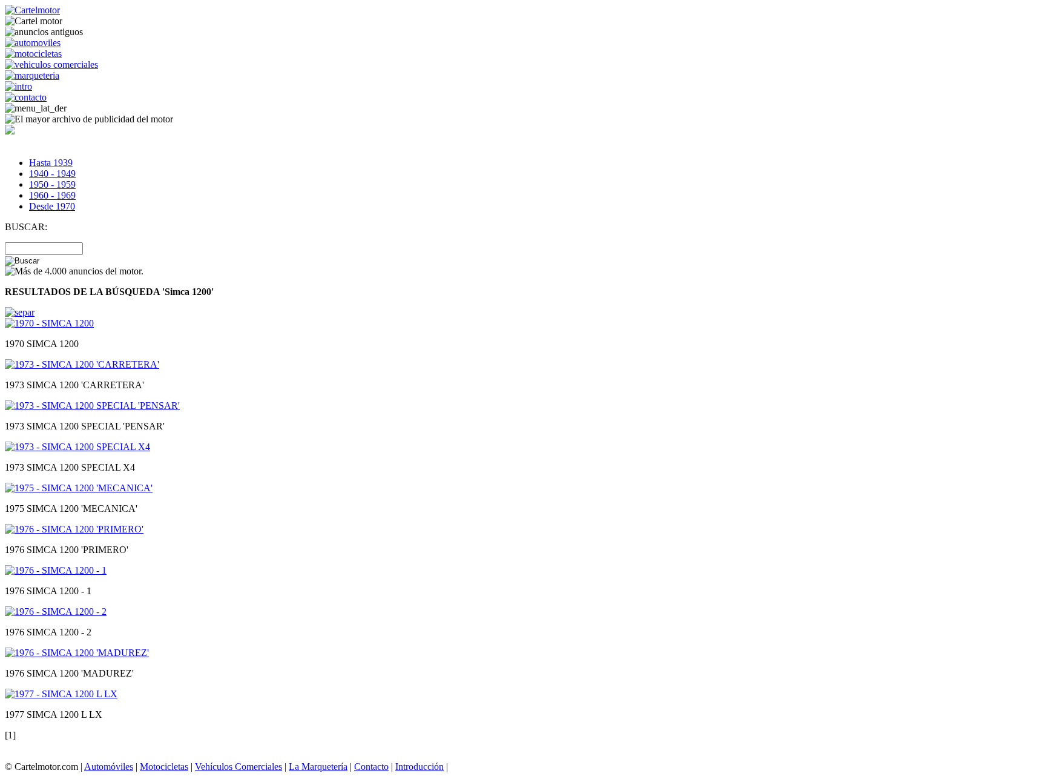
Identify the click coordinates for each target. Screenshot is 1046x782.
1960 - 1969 (52, 195)
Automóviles (108, 766)
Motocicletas (164, 766)
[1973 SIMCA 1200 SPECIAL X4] (77, 447)
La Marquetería (318, 766)
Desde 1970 (52, 206)
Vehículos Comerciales (238, 766)
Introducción (419, 766)
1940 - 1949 (52, 173)
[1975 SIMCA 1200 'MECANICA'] (79, 488)
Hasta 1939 (51, 162)
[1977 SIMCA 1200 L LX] (61, 694)
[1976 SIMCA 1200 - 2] (56, 611)
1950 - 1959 (52, 184)
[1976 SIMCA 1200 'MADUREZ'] (77, 653)
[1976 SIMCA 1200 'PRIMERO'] (74, 529)
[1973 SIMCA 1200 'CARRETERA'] (82, 364)
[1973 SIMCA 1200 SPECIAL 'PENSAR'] (92, 405)
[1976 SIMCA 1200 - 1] (56, 570)
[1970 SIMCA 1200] (49, 323)
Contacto (371, 766)
